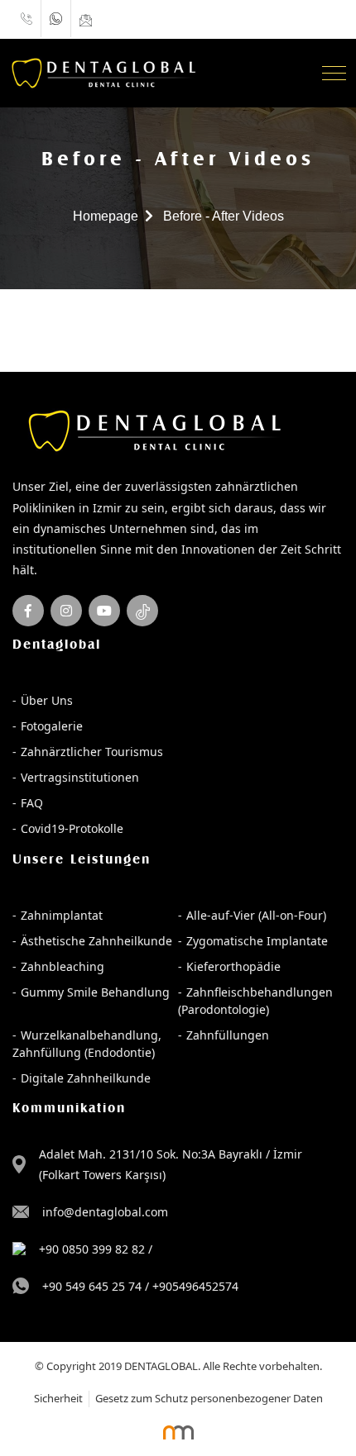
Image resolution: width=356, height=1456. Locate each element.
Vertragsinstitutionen (80, 777)
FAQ (32, 803)
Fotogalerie (52, 726)
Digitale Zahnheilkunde (86, 1078)
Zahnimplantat (62, 915)
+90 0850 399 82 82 (92, 1249)
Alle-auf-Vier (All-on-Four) (256, 915)
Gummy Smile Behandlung (95, 992)
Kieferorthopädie (233, 966)
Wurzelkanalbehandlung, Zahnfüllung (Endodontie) (86, 1043)
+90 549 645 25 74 (92, 1286)
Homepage (105, 216)
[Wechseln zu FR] (323, 19)
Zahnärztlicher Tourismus (92, 751)
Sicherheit (58, 1398)
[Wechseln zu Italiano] (339, 19)
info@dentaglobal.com (105, 1212)
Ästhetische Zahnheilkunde (96, 941)
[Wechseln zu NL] (306, 19)
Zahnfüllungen (227, 1035)
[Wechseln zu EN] (314, 19)
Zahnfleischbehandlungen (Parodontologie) (255, 1000)
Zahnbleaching (62, 966)
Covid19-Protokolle (72, 828)
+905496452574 (195, 1286)
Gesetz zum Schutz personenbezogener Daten (209, 1398)
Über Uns (47, 700)
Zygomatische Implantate (257, 941)
